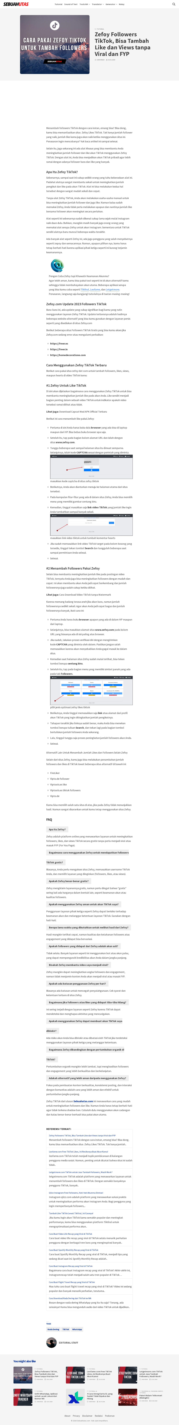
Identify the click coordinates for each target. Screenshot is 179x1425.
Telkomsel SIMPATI (157, 1391)
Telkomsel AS (145, 1391)
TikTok (66, 1329)
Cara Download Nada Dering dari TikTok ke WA (70, 1298)
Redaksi (99, 1415)
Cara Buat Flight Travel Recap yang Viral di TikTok (72, 1282)
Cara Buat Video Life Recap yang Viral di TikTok (70, 1234)
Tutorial (100, 29)
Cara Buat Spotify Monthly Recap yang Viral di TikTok (73, 1250)
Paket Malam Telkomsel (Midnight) (150, 1396)
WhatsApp (77, 1329)
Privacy (76, 1415)
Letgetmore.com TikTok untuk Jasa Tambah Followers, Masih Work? (80, 1172)
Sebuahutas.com (83, 1101)
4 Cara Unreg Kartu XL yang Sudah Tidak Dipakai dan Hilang (99, 1396)
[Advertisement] (89, 106)
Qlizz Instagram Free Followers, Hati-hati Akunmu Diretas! (76, 1192)
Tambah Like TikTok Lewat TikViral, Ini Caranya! (71, 1213)
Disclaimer (87, 1415)
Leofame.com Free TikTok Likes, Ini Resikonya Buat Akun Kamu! (78, 1151)
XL (96, 1391)
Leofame (95, 289)
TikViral (85, 289)
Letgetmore (112, 289)
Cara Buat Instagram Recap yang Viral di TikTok (71, 1266)
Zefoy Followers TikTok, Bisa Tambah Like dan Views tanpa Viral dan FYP (82, 1135)
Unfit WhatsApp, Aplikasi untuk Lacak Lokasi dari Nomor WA (46, 1396)
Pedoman (110, 1415)
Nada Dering (53, 1329)
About (67, 1415)
